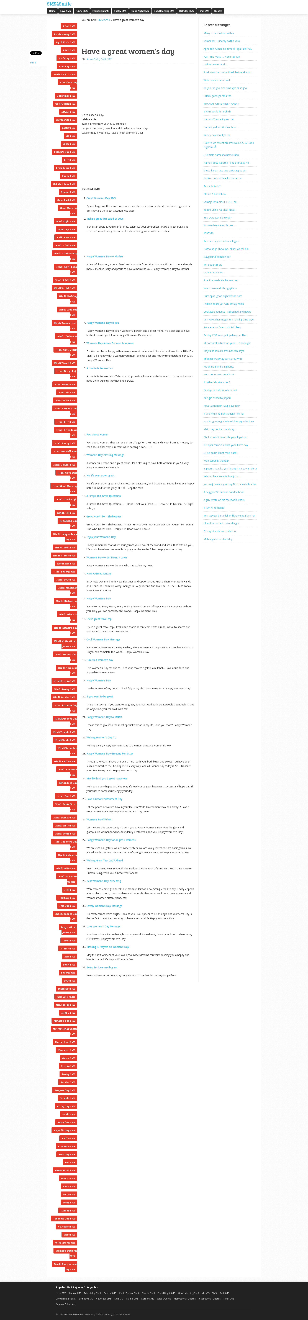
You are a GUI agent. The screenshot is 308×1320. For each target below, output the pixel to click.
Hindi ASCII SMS (65, 280)
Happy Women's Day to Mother (104, 256)
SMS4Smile (59, 3)
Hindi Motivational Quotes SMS (65, 643)
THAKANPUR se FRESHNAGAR (221, 103)
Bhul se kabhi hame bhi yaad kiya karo (226, 437)
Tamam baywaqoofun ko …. (220, 225)
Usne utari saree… (214, 272)
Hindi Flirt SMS (66, 421)
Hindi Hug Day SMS (68, 523)
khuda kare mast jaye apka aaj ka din (225, 170)
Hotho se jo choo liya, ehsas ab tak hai (226, 249)
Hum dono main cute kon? (219, 374)
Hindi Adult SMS (65, 245)
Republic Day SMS (64, 1130)
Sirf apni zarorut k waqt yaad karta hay (226, 445)
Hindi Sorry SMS (65, 833)
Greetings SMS (66, 229)
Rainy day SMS (66, 1106)
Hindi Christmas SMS (67, 339)
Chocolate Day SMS (68, 85)
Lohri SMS (69, 964)
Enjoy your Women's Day (101, 537)
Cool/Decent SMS (65, 103)
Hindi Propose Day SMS (66, 721)
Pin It (33, 62)
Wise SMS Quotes (65, 1242)
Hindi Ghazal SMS (64, 464)
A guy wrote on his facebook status (224, 500)
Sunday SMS (67, 1210)
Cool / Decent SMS (129, 1293)
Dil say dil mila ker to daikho (220, 531)
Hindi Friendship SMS (66, 432)
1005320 (209, 233)
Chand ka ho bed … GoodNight (221, 523)
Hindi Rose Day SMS (68, 785)
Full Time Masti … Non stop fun (222, 56)
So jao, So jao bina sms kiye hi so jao (225, 88)
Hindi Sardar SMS (64, 817)
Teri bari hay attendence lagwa (221, 241)
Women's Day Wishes (99, 819)
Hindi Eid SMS (66, 392)
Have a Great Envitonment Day (104, 799)
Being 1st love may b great (101, 967)
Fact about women (97, 434)
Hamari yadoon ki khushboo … (221, 127)
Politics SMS (67, 1082)
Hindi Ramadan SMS (67, 750)
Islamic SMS (67, 948)
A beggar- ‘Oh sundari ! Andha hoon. (224, 492)
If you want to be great (99, 696)
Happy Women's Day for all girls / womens (111, 840)
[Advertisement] (99, 34)
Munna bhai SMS (65, 1042)
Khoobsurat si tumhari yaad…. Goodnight (227, 343)
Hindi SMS (204, 10)
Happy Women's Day (98, 598)
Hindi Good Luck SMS (67, 475)
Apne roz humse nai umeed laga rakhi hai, (228, 48)
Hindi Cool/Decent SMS (66, 352)
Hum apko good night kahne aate (223, 296)
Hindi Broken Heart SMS (65, 325)
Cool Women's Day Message (103, 639)
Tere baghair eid (213, 264)
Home (52, 10)
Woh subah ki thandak (216, 460)
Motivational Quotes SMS (65, 1031)
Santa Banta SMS (65, 1170)
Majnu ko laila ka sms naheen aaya (224, 351)
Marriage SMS (66, 988)
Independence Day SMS (66, 916)
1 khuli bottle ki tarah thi (217, 111)
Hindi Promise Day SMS (66, 707)
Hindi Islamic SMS (64, 555)
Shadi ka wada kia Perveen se (221, 280)
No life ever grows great (100, 475)
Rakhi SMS (68, 1114)
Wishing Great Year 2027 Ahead (104, 860)
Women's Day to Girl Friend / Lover (106, 557)
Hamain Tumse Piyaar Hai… (219, 119)
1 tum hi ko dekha (214, 507)
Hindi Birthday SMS (68, 298)
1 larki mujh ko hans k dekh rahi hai (224, 413)
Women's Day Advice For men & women (110, 343)
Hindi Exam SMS (65, 400)
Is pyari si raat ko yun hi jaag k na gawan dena (230, 468)
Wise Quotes (164, 1298)
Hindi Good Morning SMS (65, 488)
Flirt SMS (69, 159)
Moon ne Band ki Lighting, (219, 366)
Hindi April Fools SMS (66, 269)
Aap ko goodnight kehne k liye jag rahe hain (229, 421)
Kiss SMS (69, 956)
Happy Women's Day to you (102, 322)
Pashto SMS (68, 1066)
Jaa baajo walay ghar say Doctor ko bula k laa (230, 484)
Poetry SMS (120, 10)
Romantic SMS (66, 1146)
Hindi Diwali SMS (64, 363)
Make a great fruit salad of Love (105, 218)
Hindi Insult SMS (65, 547)
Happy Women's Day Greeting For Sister (109, 753)
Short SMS (69, 1186)
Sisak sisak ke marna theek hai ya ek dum (227, 72)
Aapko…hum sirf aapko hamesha (223, 178)
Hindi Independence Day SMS (65, 536)
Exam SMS (69, 143)
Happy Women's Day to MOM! (104, 717)
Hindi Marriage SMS (67, 590)
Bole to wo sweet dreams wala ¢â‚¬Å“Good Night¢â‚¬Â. (229, 145)
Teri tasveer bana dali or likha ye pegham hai (229, 515)
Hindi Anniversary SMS (65, 256)
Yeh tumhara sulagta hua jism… (222, 476)
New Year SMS (66, 1050)
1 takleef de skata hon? (217, 382)
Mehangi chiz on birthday (218, 539)
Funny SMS (82, 10)
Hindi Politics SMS (64, 697)
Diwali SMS (68, 111)
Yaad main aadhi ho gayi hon (220, 288)
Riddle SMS (68, 1138)
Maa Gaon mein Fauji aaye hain (222, 405)
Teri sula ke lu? (212, 186)
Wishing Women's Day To (101, 737)
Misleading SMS (65, 1004)
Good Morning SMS (164, 10)
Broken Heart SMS (64, 74)
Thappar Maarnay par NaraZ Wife (223, 358)
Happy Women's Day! (98, 680)
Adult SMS (69, 26)
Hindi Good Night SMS (66, 502)
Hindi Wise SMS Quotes (67, 879)
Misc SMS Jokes (66, 996)
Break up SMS (67, 66)
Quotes (218, 10)
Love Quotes (68, 972)
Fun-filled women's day (99, 660)
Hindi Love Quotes (64, 571)
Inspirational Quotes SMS (69, 929)
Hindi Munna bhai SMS (66, 657)
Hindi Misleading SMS (66, 603)
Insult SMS (69, 940)
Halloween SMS (66, 237)
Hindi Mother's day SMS (65, 630)
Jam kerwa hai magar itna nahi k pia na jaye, (229, 319)
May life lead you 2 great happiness (106, 778)
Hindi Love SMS (65, 579)
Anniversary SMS (64, 34)
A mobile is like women (99, 368)
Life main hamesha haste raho (221, 154)
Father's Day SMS (64, 151)
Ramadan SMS (66, 1122)
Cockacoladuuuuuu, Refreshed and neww (227, 311)
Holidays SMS (66, 897)
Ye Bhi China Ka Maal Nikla (219, 209)
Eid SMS (70, 135)
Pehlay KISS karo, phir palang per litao (225, 335)
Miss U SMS (68, 1012)
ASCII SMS (69, 50)
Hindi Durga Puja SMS (67, 373)
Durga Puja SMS (65, 119)
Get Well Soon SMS (64, 184)
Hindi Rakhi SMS (65, 740)
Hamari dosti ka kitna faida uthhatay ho (226, 162)
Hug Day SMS (67, 905)
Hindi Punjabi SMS (64, 732)
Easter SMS (68, 127)
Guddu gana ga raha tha (217, 95)
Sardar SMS (68, 1178)
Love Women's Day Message (103, 926)
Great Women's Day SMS (101, 198)
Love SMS (65, 10)
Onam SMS (68, 1058)
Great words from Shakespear (103, 516)
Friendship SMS (101, 10)
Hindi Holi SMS (66, 512)
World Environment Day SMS (65, 1266)
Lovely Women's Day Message (104, 906)
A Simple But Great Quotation (103, 496)
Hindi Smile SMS (65, 825)
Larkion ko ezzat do (215, 64)
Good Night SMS (140, 10)
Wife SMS (69, 1234)
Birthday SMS (186, 10)
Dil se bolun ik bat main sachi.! (221, 452)
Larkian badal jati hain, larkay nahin (224, 303)
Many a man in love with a (219, 33)
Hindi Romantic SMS (67, 772)
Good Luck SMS (66, 200)
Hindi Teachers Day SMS (65, 844)
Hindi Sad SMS (66, 796)
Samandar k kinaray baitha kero (222, 41)
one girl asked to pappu (217, 398)
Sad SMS (70, 1162)
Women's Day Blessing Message (105, 455)
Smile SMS (69, 1194)
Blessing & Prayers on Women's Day (107, 947)
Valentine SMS (66, 1226)
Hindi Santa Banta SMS (66, 806)
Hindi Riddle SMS (64, 761)
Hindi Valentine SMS (67, 857)
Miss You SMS (209, 1293)
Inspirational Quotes (210, 1298)
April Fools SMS (65, 42)
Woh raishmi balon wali (217, 80)
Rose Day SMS (66, 1154)
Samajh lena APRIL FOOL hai (220, 202)
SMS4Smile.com (72, 1314)
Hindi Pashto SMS (64, 681)
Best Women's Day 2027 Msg (103, 881)
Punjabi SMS (67, 1098)
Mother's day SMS (64, 1020)
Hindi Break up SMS (68, 312)
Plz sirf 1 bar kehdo (215, 194)
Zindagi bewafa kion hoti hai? (220, 390)
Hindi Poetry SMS (64, 689)
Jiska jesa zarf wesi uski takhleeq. (223, 327)
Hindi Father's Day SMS (65, 411)
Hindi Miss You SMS (68, 617)
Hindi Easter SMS (65, 384)
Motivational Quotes (185, 1298)
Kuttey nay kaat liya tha (217, 135)
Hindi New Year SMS (67, 670)
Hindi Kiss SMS (66, 563)
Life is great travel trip (99, 619)
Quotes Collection (65, 1304)
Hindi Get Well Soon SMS (65, 454)
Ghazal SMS (68, 192)
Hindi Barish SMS (64, 288)
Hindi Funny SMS (64, 443)
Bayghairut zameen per (217, 256)
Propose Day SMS (64, 1090)
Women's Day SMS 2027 (66, 1253)
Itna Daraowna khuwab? (218, 217)
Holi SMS (69, 889)
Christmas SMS (66, 95)
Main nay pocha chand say (219, 429)
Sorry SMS (69, 1202)
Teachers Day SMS (64, 1218)
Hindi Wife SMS (65, 868)
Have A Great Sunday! (98, 573)
